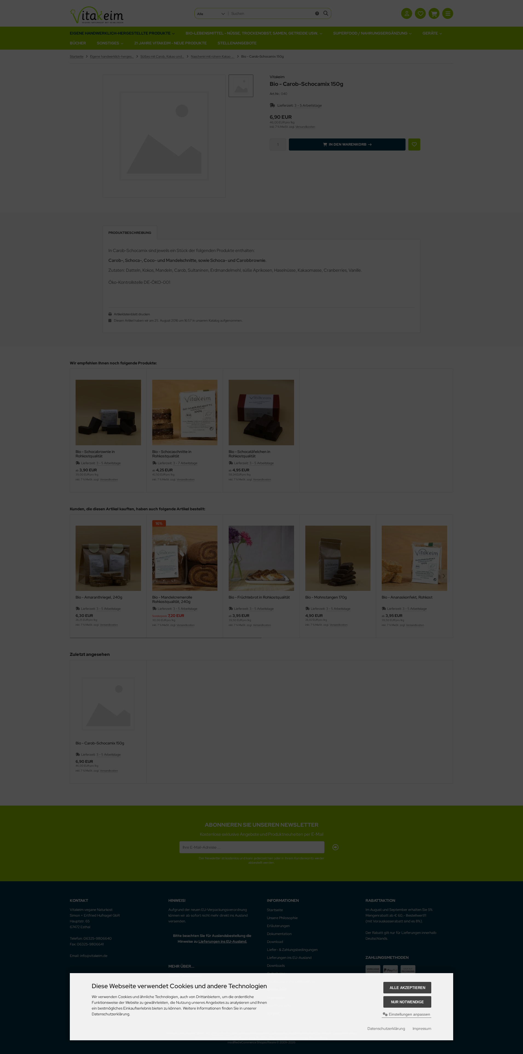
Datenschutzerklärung (386, 1028)
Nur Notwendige (407, 1002)
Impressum (422, 1028)
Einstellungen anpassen (409, 1014)
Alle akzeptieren (407, 988)
